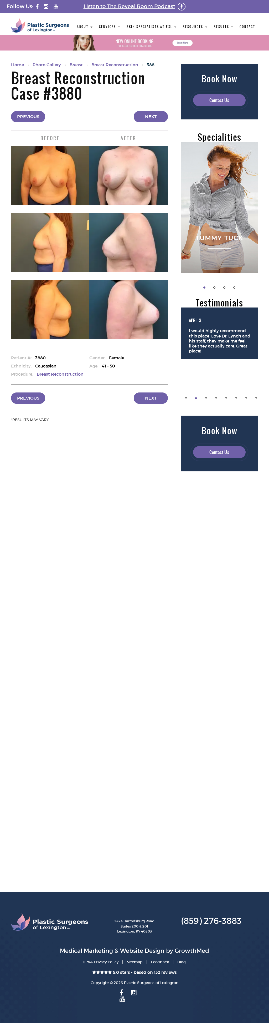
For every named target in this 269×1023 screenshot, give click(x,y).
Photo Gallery (47, 64)
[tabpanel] (219, 207)
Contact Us (219, 100)
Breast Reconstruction (114, 64)
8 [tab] (256, 398)
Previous (28, 116)
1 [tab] (204, 287)
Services (108, 26)
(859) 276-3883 (211, 921)
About (83, 26)
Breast (76, 64)
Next (151, 116)
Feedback (160, 962)
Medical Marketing (86, 950)
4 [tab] (234, 287)
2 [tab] (214, 287)
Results (222, 26)
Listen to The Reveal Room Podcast (129, 6)
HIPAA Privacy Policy (99, 962)
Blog (181, 962)
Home (17, 64)
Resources (194, 26)
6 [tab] (236, 398)
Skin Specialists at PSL (150, 26)
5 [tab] (226, 398)
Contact (247, 26)
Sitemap (135, 962)
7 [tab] (246, 398)
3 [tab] (224, 287)
